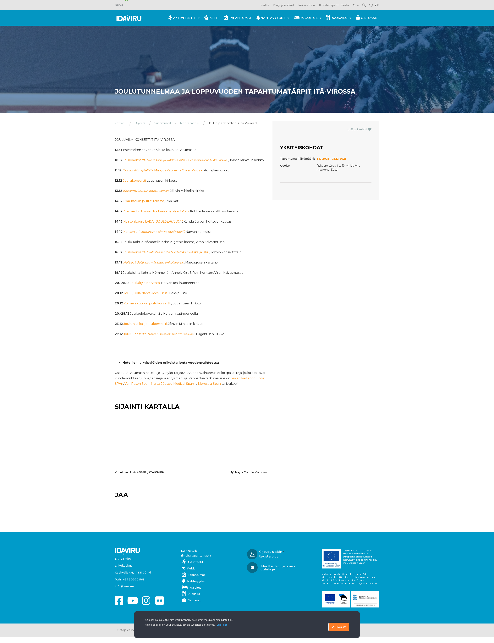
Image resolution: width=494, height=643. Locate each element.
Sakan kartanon (243, 378)
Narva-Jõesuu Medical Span (172, 383)
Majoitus (309, 18)
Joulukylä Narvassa (145, 283)
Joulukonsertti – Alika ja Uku (166, 252)
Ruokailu (339, 18)
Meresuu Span (209, 383)
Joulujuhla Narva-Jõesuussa (145, 293)
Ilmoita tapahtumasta (334, 5)
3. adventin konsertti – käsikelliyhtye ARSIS (156, 211)
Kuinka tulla (306, 5)
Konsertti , (154, 232)
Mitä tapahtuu (189, 123)
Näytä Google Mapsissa (251, 472)
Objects (140, 123)
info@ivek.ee (124, 586)
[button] (364, 5)
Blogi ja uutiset (283, 5)
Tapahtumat (240, 18)
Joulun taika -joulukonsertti (145, 324)
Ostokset (370, 18)
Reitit (214, 18)
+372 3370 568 (134, 579)
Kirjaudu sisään (270, 552)
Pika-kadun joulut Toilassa (143, 201)
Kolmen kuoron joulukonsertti (147, 303)
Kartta (265, 5)
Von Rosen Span (137, 383)
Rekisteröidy (268, 556)
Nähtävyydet (273, 18)
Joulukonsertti (175, 160)
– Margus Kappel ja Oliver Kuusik (162, 170)
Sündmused (162, 123)
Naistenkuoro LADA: (152, 221)
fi (354, 5)
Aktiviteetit (184, 18)
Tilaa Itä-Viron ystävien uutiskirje (277, 567)
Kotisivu (120, 123)
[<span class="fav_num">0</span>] (371, 5)
